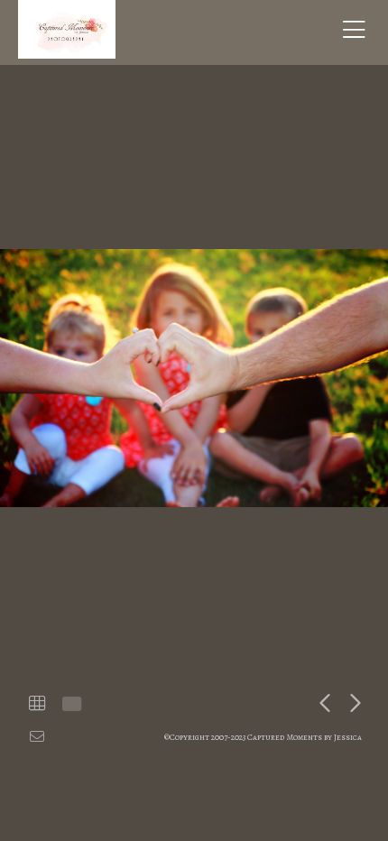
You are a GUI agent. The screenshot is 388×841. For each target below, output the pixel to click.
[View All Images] (37, 703)
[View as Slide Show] (69, 703)
